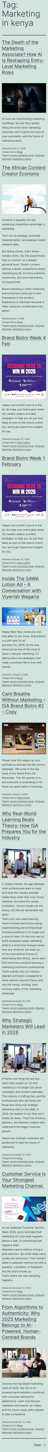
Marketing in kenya (22, 159)
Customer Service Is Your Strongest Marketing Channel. (24, 1180)
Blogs (20, 152)
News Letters (23, 442)
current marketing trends (22, 155)
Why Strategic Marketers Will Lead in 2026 (23, 1026)
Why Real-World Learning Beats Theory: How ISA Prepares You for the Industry (24, 825)
